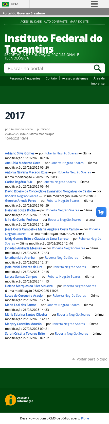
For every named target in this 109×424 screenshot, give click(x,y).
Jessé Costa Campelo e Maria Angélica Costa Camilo (42, 229)
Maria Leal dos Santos (20, 305)
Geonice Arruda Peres (20, 200)
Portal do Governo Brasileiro (24, 13)
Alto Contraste (55, 21)
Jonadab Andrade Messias (23, 248)
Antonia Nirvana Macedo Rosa (26, 172)
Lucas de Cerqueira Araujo (24, 295)
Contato (51, 78)
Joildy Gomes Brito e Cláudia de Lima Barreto (36, 238)
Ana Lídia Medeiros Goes (22, 163)
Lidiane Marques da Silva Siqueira (29, 286)
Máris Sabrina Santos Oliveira (26, 314)
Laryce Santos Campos (21, 276)
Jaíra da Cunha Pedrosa (21, 219)
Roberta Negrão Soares (61, 153)
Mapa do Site (78, 21)
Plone (85, 418)
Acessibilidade (31, 21)
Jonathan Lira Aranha (20, 257)
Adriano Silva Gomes (19, 153)
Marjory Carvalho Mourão (23, 324)
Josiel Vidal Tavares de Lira (24, 267)
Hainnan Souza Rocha (20, 210)
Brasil (16, 4)
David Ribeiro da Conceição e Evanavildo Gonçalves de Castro (48, 191)
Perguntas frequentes (25, 78)
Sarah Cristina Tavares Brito (25, 333)
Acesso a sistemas (75, 78)
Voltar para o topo (92, 359)
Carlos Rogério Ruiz (18, 182)
